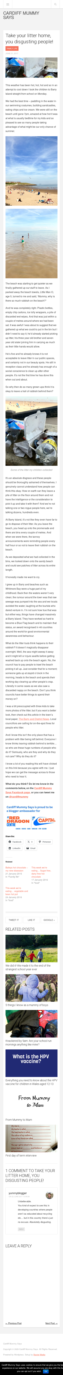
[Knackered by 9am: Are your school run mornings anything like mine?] (32, 1024)
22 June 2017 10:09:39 (21, 1196)
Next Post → (51, 1323)
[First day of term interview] (32, 1138)
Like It (31, 919)
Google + (49, 919)
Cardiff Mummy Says (21, 15)
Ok (46, 1371)
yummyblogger (18, 1193)
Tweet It (14, 919)
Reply (21, 1229)
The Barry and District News (34, 719)
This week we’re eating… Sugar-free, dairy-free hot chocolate (41, 872)
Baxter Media (39, 1354)
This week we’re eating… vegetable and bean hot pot (17, 891)
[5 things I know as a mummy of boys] (32, 988)
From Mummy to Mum (19, 1119)
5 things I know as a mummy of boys (27, 1005)
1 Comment (17, 1170)
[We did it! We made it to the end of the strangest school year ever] (32, 948)
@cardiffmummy (18, 796)
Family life (12, 48)
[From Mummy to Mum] (32, 1102)
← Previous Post (14, 1323)
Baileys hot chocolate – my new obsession (17, 869)
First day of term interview (21, 1155)
